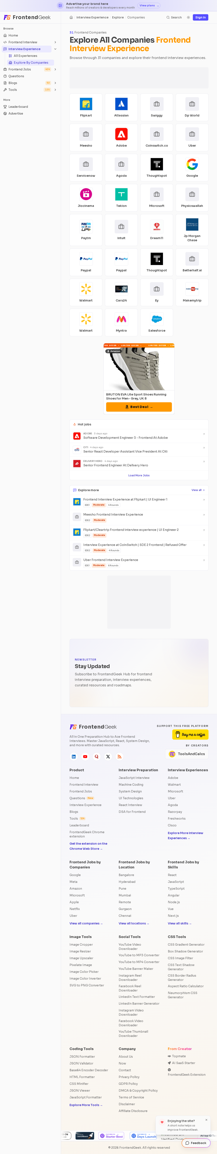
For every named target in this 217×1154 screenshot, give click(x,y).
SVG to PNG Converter (87, 985)
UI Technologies (131, 798)
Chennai (125, 916)
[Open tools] (55, 89)
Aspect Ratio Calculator (186, 986)
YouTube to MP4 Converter (139, 962)
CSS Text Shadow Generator (181, 967)
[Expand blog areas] (55, 83)
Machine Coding (131, 785)
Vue (171, 909)
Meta (73, 882)
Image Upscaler (81, 958)
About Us (126, 1057)
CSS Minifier (79, 1084)
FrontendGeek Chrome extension (87, 834)
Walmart (174, 785)
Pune (122, 888)
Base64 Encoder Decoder (89, 1070)
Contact (125, 1070)
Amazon (76, 888)
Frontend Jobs (81, 791)
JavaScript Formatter (86, 1097)
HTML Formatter (82, 1077)
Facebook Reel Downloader (130, 988)
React (172, 875)
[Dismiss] (206, 1120)
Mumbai (125, 895)
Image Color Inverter (85, 978)
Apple (74, 902)
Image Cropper (81, 944)
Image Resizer (80, 951)
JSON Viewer (80, 1090)
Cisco (172, 825)
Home (74, 778)
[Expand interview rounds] (55, 42)
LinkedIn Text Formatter (137, 997)
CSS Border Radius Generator (182, 978)
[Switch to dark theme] (188, 17)
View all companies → (86, 923)
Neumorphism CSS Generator (182, 995)
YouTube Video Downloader (130, 947)
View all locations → (134, 923)
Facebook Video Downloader (131, 1023)
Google (75, 875)
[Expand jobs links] (55, 69)
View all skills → (180, 923)
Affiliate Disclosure (133, 1111)
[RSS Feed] (119, 756)
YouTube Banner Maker (136, 969)
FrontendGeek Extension (187, 1075)
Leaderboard (79, 825)
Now (122, 1063)
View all (197, 490)
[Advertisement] (139, 77)
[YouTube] (85, 756)
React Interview (130, 805)
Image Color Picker (84, 972)
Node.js (174, 902)
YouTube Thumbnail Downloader (133, 1034)
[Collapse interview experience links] (55, 49)
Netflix (75, 909)
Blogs (74, 812)
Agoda (173, 805)
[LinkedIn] (74, 756)
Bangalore (126, 875)
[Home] (71, 17)
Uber (171, 798)
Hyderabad (127, 882)
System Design (130, 791)
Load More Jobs (139, 475)
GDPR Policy (128, 1084)
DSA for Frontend (132, 812)
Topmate (179, 1056)
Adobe (173, 778)
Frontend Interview (84, 785)
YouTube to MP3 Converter (139, 955)
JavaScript (176, 882)
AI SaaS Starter (183, 1063)
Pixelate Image (81, 965)
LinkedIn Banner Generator (139, 1003)
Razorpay (175, 812)
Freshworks (177, 818)
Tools (77, 818)
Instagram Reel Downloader (130, 978)
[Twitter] (108, 756)
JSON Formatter (82, 1057)
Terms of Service (131, 1097)
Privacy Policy (129, 1077)
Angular (173, 895)
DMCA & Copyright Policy (138, 1090)
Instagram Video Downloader (131, 1012)
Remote (125, 902)
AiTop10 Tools (158, 1135)
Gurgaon (125, 909)
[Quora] (96, 756)
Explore (118, 17)
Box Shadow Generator (185, 951)
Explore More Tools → (86, 1105)
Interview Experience (92, 17)
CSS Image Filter (180, 958)
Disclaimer (127, 1104)
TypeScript (176, 888)
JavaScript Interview (134, 778)
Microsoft (175, 791)
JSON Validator (81, 1063)
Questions (81, 798)
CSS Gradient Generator (186, 944)
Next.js (173, 916)
